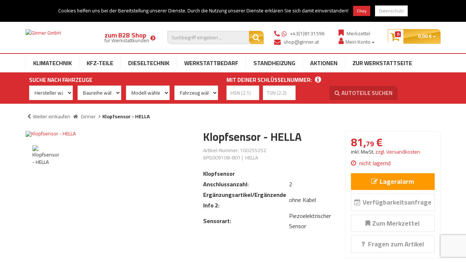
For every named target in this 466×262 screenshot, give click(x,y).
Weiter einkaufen (51, 116)
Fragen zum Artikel (395, 244)
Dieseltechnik (148, 62)
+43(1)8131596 (307, 33)
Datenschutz (391, 11)
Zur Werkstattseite (382, 62)
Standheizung (274, 62)
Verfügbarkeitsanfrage (397, 202)
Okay (362, 11)
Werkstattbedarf (211, 62)
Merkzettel (358, 33)
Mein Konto (358, 41)
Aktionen (323, 62)
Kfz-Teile (100, 62)
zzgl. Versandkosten (397, 151)
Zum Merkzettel (396, 223)
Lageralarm (397, 181)
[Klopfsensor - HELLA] (108, 134)
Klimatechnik (52, 62)
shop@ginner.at (301, 42)
